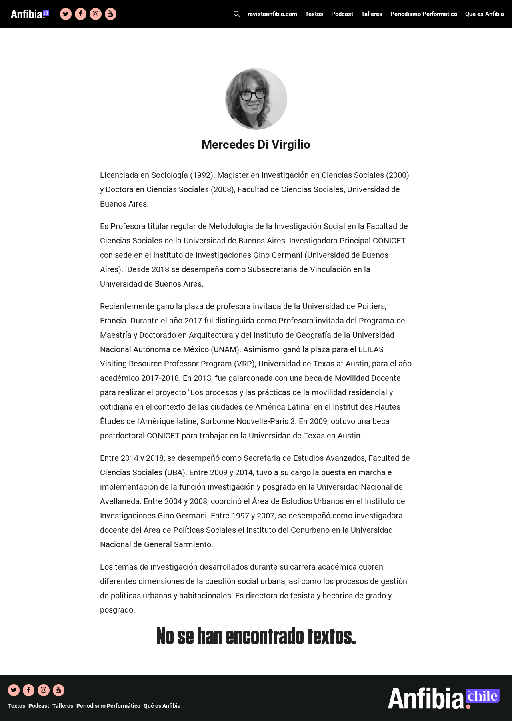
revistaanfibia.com (272, 14)
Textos (314, 14)
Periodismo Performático (423, 14)
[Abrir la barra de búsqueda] (237, 14)
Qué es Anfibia (484, 14)
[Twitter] (66, 14)
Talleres (371, 14)
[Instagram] (95, 14)
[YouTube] (110, 14)
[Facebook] (80, 14)
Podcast (342, 14)
